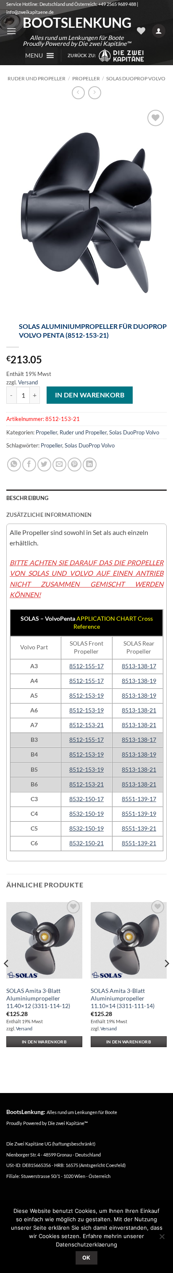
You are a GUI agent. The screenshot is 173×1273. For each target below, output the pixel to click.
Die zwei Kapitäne (68, 1123)
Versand (28, 382)
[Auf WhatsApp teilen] (14, 464)
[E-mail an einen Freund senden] (59, 464)
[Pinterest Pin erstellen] (74, 464)
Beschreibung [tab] (27, 498)
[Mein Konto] (158, 31)
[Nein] (162, 1239)
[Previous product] (94, 92)
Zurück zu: (83, 55)
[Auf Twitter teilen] (44, 464)
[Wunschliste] (141, 30)
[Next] (166, 980)
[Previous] (7, 980)
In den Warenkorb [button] (44, 1041)
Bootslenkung (77, 22)
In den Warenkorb (89, 395)
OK (86, 1257)
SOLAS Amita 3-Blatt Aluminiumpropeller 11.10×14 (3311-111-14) (123, 998)
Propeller (86, 78)
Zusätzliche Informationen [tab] (49, 514)
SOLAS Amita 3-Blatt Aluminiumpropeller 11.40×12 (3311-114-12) (38, 998)
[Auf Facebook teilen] (29, 464)
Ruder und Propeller (37, 78)
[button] (11, 31)
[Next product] (78, 92)
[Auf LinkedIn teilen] (90, 464)
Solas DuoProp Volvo (135, 78)
